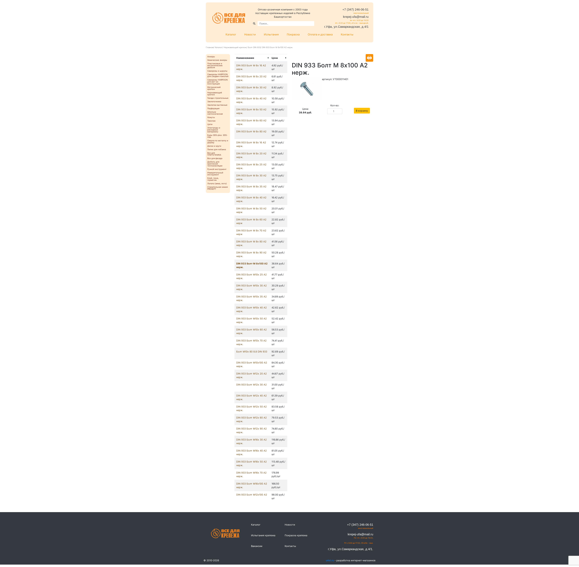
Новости (250, 34)
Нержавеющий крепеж (235, 47)
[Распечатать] (369, 58)
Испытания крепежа (263, 535)
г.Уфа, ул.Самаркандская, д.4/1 (346, 26)
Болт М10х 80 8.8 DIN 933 (251, 351)
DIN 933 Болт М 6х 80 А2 (251, 131)
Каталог (231, 34)
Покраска (293, 34)
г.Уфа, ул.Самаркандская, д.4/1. (350, 549)
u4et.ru (330, 560)
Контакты (347, 34)
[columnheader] (252, 58)
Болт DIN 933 (254, 47)
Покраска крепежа (296, 535)
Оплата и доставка (320, 34)
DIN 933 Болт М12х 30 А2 (251, 384)
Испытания (271, 34)
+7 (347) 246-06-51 (355, 9)
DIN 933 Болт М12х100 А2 (251, 494)
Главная (210, 47)
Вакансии (256, 546)
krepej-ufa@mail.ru (356, 16)
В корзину (362, 110)
